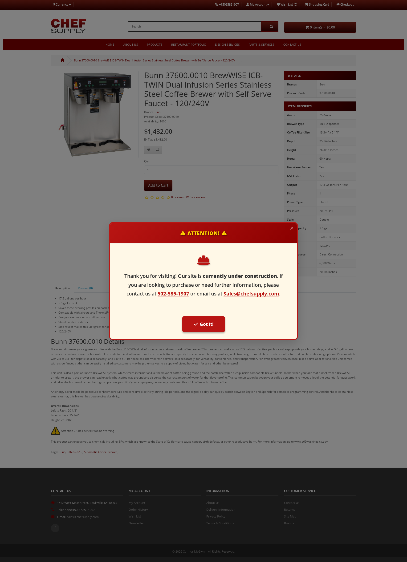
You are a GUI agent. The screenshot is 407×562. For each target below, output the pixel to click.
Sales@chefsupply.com (251, 293)
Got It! (206, 324)
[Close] (292, 228)
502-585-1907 (173, 293)
